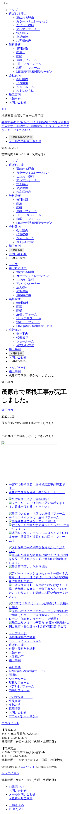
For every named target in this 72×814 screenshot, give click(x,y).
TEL (4, 109)
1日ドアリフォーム (28, 63)
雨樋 (19, 56)
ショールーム (25, 87)
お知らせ (15, 98)
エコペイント (10, 723)
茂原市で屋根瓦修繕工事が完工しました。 (37, 492)
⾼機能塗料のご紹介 (22, 637)
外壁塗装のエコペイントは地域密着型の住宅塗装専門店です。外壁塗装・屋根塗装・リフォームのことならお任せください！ (35, 126)
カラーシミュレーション (32, 21)
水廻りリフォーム (28, 67)
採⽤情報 (15, 708)
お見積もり (16, 250)
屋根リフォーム (26, 60)
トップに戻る (10, 773)
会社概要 (15, 667)
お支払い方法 (25, 90)
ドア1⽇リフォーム (21, 686)
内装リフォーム (19, 690)
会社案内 (15, 75)
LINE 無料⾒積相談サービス (27, 671)
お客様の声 (23, 40)
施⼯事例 (15, 660)
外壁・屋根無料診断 (22, 648)
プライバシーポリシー (23, 716)
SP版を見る (16, 805)
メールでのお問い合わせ (25, 141)
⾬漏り (13, 674)
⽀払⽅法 (15, 704)
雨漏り (20, 52)
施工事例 (15, 94)
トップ (13, 9)
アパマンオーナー (28, 29)
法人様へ (22, 33)
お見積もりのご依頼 (21, 137)
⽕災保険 (15, 700)
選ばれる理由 (18, 13)
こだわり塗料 (25, 25)
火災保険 (22, 36)
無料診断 (15, 44)
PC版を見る (16, 809)
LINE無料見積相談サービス (34, 71)
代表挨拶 (22, 83)
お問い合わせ (18, 102)
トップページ (18, 367)
